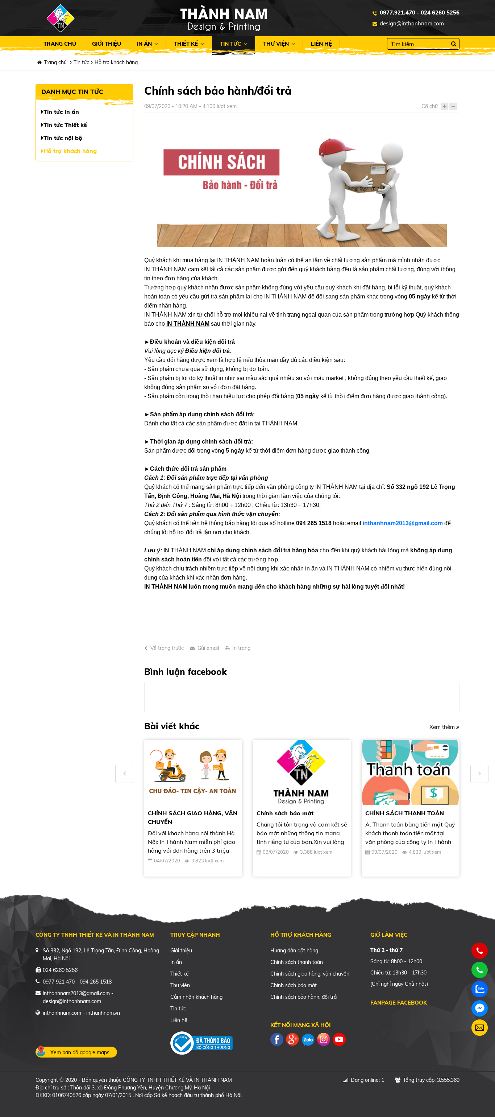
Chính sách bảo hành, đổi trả (303, 997)
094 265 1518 (96, 981)
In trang (241, 648)
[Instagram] (323, 1038)
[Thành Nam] (223, 17)
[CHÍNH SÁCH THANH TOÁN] (410, 772)
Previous (124, 774)
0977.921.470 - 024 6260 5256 (419, 12)
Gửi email (208, 648)
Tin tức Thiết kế (65, 124)
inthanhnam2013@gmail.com (403, 523)
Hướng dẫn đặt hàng (294, 950)
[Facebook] (276, 1038)
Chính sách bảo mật (285, 813)
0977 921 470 (59, 981)
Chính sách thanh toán (296, 962)
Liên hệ (321, 43)
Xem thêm (442, 727)
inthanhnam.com (62, 1013)
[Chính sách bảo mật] (302, 772)
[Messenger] (479, 1008)
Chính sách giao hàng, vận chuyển (309, 973)
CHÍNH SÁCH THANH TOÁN (404, 813)
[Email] (479, 1027)
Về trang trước (167, 648)
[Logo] (60, 18)
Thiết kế (186, 43)
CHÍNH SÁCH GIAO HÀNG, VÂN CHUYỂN (192, 817)
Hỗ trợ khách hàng (116, 62)
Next (479, 774)
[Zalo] (308, 1038)
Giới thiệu (106, 43)
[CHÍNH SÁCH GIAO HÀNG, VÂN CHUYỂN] (193, 772)
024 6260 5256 (60, 970)
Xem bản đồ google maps (79, 1052)
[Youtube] (339, 1038)
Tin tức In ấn (61, 111)
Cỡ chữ (429, 106)
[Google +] (292, 1038)
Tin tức (231, 43)
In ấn (145, 43)
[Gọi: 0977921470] (479, 970)
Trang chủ (59, 43)
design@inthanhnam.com (412, 23)
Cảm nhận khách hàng (196, 997)
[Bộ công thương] (201, 1042)
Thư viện (276, 43)
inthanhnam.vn (103, 1013)
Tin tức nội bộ (62, 137)
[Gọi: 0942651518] (479, 951)
